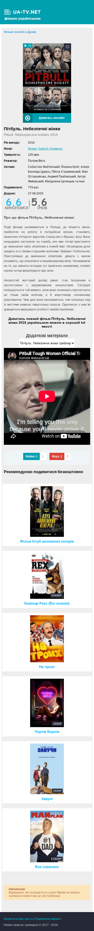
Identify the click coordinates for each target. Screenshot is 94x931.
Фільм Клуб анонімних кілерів (47, 541)
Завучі (47, 799)
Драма (32, 148)
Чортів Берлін (47, 732)
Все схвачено (47, 867)
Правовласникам (47, 919)
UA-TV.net (24, 12)
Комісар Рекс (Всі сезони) (46, 603)
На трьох (47, 667)
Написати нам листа (18, 919)
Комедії (43, 148)
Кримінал (56, 148)
